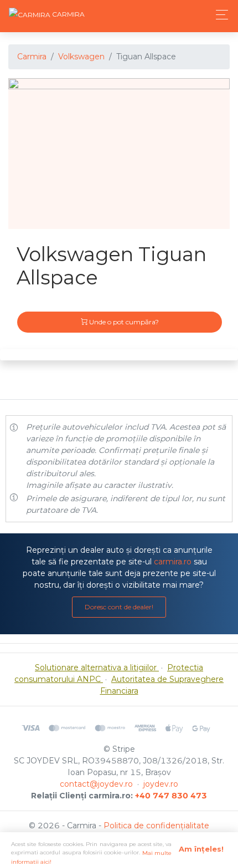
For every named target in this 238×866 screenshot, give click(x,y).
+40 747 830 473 (171, 796)
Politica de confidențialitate (156, 826)
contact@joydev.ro (96, 784)
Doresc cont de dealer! (119, 607)
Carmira (31, 57)
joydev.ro (160, 784)
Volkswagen (81, 57)
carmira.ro (173, 562)
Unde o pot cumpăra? (123, 322)
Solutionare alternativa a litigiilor (97, 668)
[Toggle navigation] (219, 14)
